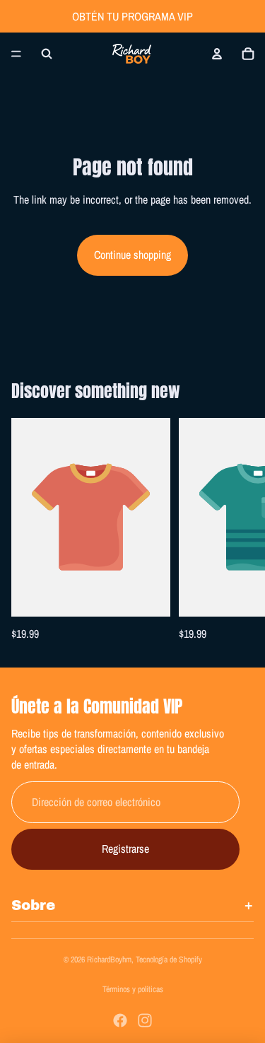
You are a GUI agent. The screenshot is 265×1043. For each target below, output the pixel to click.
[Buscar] (46, 53)
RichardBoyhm (109, 959)
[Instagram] (144, 1020)
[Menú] (16, 53)
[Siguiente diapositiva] (238, 531)
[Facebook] (120, 1020)
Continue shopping (132, 254)
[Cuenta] (216, 53)
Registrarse (125, 848)
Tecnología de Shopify (169, 959)
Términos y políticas (132, 989)
